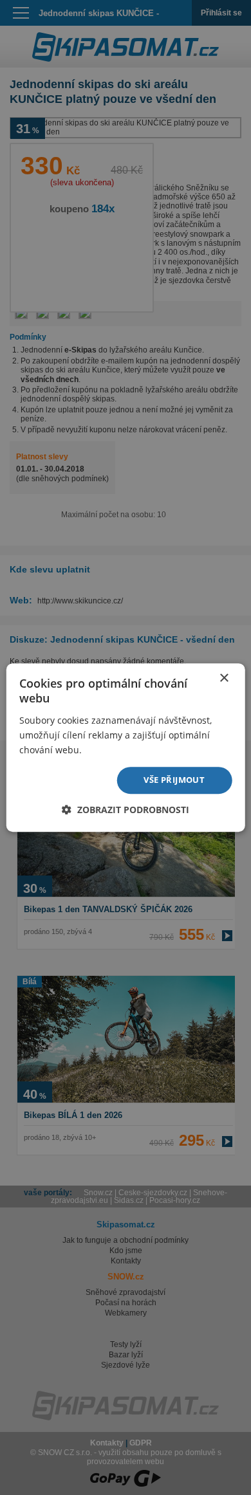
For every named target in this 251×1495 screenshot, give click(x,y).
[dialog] (125, 747)
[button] (125, 809)
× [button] (223, 678)
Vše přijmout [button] (174, 779)
